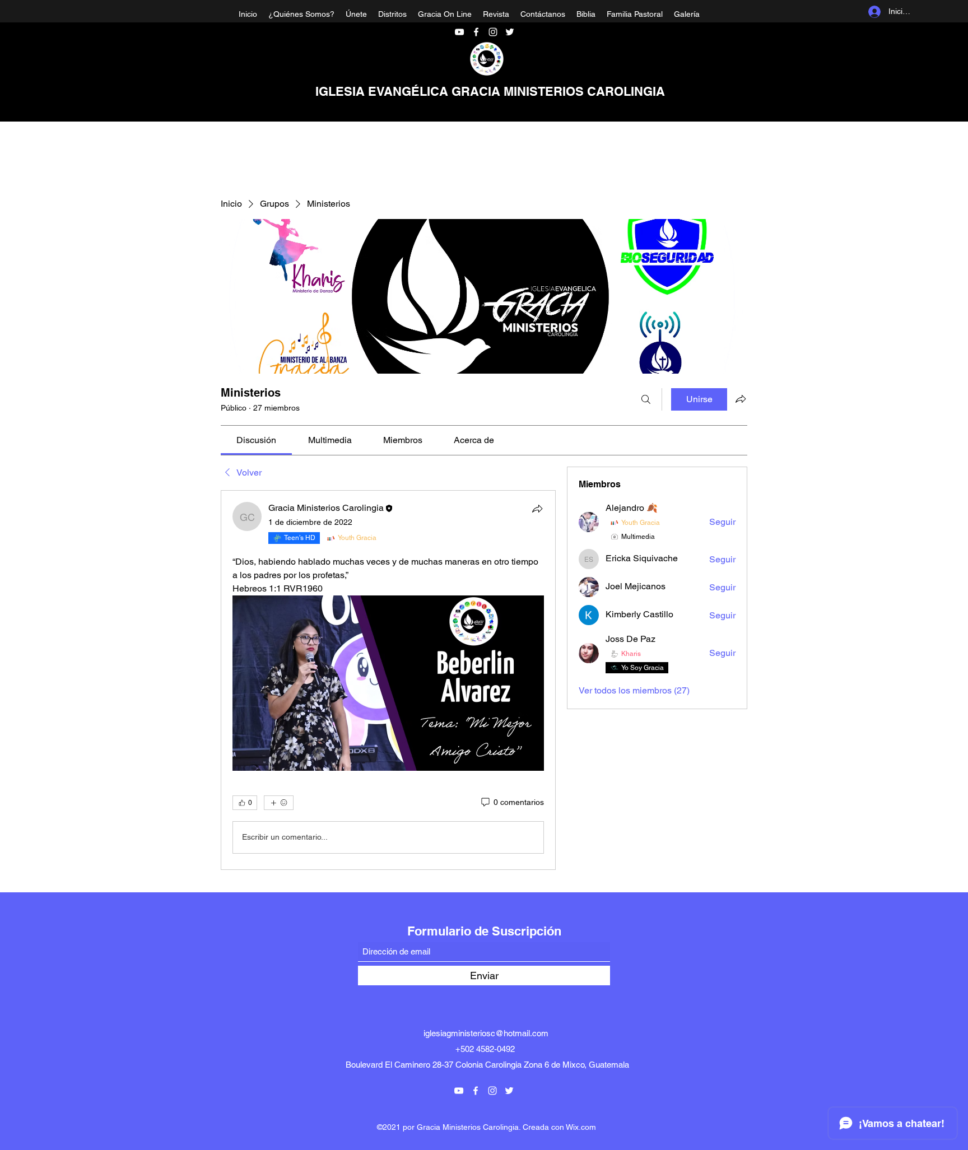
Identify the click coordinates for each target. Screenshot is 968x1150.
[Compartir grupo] (740, 399)
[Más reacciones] (279, 802)
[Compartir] (537, 508)
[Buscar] (646, 399)
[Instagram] (493, 32)
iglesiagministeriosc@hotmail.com (486, 1033)
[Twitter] (509, 32)
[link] (256, 440)
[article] (388, 680)
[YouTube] (459, 32)
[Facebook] (476, 32)
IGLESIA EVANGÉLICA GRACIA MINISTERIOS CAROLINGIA (490, 91)
